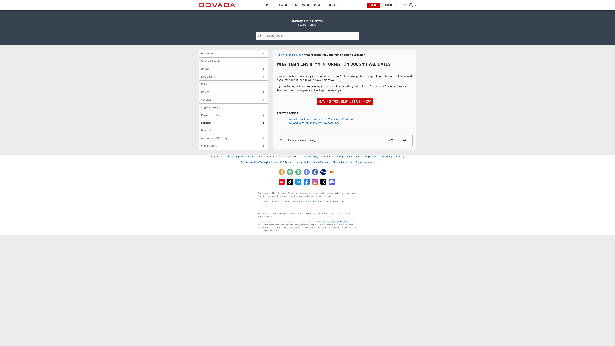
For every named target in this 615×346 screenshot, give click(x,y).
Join (373, 5)
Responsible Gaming (332, 156)
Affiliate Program (235, 156)
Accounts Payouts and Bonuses (312, 162)
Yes (391, 140)
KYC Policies (286, 162)
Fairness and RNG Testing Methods (258, 162)
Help (279, 55)
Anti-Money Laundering (392, 156)
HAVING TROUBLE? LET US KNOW (345, 101)
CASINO (284, 5)
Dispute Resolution (342, 162)
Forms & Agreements (289, 156)
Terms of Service (266, 156)
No (404, 140)
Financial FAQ (293, 55)
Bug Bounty (371, 156)
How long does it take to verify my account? (313, 122)
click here (326, 196)
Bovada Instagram (365, 162)
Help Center (217, 156)
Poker (318, 5)
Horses (332, 5)
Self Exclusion (354, 156)
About (250, 156)
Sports (269, 5)
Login (388, 5)
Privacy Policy (311, 156)
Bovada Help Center (307, 21)
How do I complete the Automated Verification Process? (320, 119)
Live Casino (301, 5)
